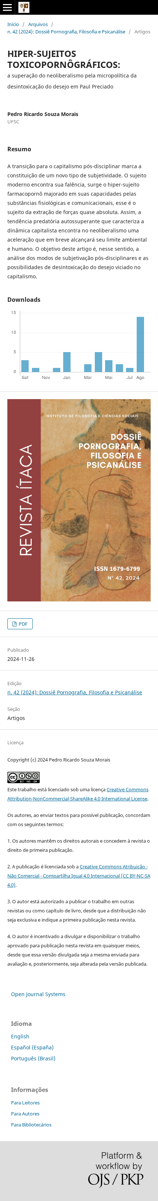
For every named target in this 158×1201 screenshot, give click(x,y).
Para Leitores (25, 1102)
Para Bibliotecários (31, 1124)
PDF (23, 624)
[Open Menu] (7, 7)
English (20, 1036)
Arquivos (38, 24)
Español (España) (32, 1047)
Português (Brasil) (33, 1058)
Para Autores (25, 1113)
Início (13, 24)
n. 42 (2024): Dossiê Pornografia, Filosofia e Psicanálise (66, 31)
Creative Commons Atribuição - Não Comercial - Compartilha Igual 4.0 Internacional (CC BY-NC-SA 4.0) (78, 875)
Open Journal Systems (38, 994)
